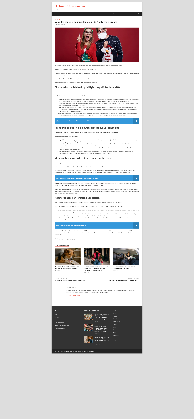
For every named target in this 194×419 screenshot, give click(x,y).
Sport (88, 14)
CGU (56, 314)
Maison (65, 14)
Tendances (130, 14)
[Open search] (139, 14)
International (120, 14)
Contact (57, 317)
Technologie (73, 14)
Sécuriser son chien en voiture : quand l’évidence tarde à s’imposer (124, 267)
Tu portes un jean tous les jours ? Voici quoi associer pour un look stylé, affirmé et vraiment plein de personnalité (96, 268)
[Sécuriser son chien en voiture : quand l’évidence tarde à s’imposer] (126, 257)
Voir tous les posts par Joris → (73, 295)
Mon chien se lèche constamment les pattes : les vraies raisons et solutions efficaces (67, 267)
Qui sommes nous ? (60, 328)
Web (114, 340)
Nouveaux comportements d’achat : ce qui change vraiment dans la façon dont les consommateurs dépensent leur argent (101, 328)
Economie (105, 14)
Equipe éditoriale (59, 320)
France (115, 316)
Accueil (58, 14)
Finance (82, 14)
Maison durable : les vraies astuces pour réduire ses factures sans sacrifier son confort (101, 339)
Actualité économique (71, 6)
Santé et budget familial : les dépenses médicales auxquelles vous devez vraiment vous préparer (101, 317)
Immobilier (96, 14)
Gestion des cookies (60, 322)
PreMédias (83, 351)
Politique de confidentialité (62, 325)
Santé (112, 14)
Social (114, 329)
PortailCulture (90, 351)
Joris (64, 24)
